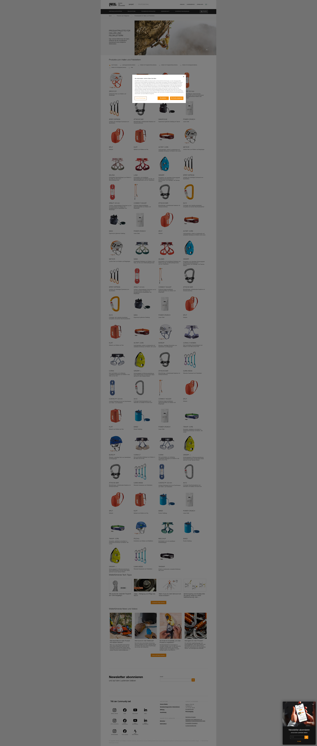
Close (299, 741)
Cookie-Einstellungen (141, 98)
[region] (159, 89)
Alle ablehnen (163, 98)
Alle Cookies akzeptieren (177, 98)
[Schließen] (183, 76)
